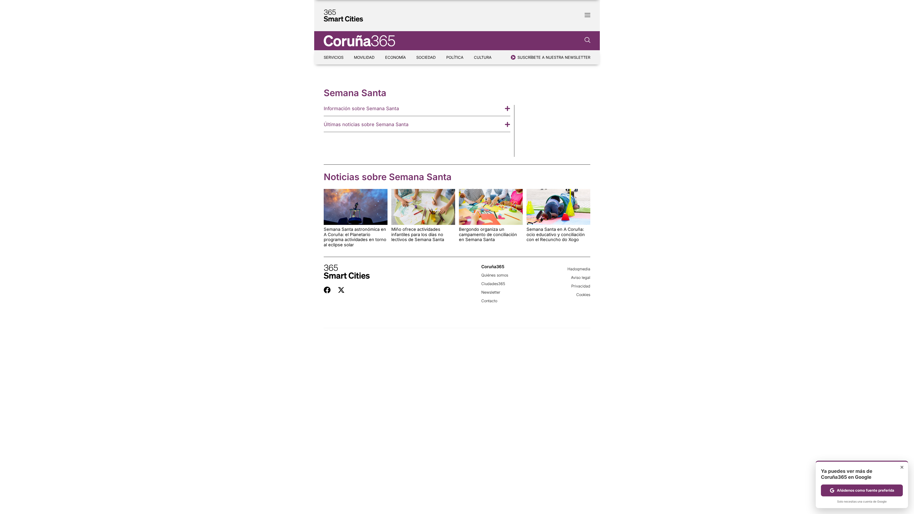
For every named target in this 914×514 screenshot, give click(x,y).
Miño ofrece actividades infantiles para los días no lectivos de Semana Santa (417, 234)
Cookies (583, 294)
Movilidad (364, 57)
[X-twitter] (341, 290)
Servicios (333, 57)
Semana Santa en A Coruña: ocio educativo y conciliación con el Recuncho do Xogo (556, 234)
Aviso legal (580, 277)
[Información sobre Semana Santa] (507, 108)
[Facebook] (327, 290)
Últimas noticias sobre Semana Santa (366, 124)
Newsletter (490, 292)
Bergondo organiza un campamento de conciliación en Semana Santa (488, 234)
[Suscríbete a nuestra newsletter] (513, 57)
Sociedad (426, 57)
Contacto (489, 300)
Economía (395, 57)
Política (454, 57)
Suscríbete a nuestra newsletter (553, 57)
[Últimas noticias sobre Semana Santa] (507, 124)
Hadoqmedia (578, 269)
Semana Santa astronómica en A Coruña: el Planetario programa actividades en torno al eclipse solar (355, 237)
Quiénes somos (494, 275)
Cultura (483, 57)
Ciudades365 (493, 283)
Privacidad (580, 286)
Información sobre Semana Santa (361, 108)
